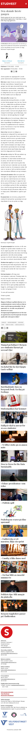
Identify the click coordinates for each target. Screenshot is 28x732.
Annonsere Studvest (7, 695)
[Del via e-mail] (16, 71)
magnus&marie (12, 322)
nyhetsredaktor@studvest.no (8, 662)
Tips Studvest (5, 694)
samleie (4, 322)
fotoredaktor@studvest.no (8, 679)
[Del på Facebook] (11, 71)
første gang (9, 324)
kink (3, 324)
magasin (20, 322)
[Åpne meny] (26, 4)
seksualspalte (19, 324)
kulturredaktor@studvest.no (8, 670)
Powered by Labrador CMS (14, 729)
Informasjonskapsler (7, 692)
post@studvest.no (6, 647)
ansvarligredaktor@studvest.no (9, 653)
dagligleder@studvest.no (18, 685)
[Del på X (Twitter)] (14, 71)
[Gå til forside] (8, 3)
